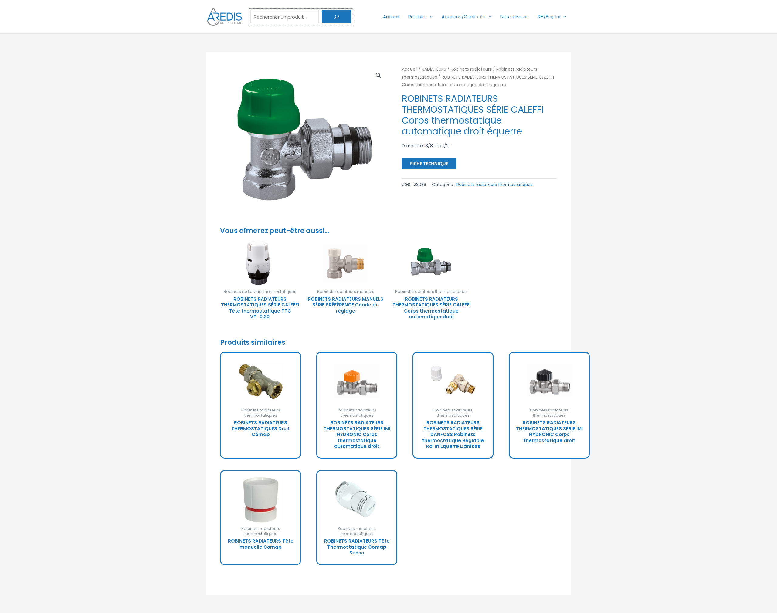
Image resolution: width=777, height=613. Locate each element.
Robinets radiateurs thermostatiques (494, 185)
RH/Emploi (549, 16)
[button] (430, 16)
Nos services (514, 16)
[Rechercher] (336, 16)
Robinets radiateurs (471, 69)
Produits (417, 16)
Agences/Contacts (464, 16)
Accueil (391, 16)
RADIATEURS (434, 69)
